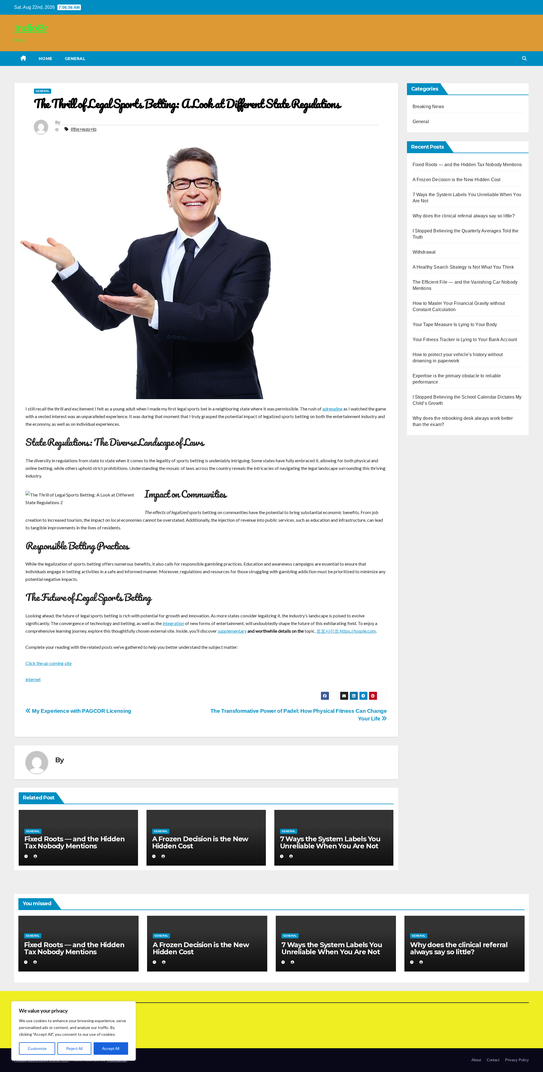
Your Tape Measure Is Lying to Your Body (455, 324)
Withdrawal (424, 252)
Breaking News (428, 106)
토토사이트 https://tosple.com (346, 631)
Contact (493, 1060)
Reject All (74, 1048)
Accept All (110, 1048)
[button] (524, 58)
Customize (37, 1048)
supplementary (232, 631)
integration (173, 623)
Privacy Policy (517, 1060)
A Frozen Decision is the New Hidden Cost (200, 842)
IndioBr (31, 28)
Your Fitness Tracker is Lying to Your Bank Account (465, 339)
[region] (73, 1031)
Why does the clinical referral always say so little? (464, 215)
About (476, 1060)
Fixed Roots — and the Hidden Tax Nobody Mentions (74, 842)
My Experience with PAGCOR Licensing (81, 711)
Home (45, 58)
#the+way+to (83, 129)
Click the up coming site (48, 663)
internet (33, 679)
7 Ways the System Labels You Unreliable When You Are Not (330, 842)
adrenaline (332, 408)
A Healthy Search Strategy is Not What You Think (463, 267)
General (75, 58)
